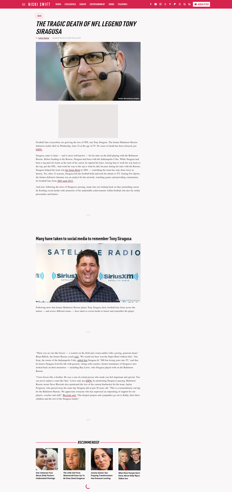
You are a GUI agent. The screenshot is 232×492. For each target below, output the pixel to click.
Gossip (82, 4)
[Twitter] (165, 5)
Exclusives (70, 4)
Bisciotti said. (69, 395)
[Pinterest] (170, 5)
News (58, 4)
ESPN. (39, 149)
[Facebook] (150, 5)
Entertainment (97, 4)
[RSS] (189, 5)
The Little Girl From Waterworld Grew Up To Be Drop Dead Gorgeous (74, 475)
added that (82, 360)
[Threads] (179, 5)
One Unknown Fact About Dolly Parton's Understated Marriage (45, 475)
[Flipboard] (175, 5)
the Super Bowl (72, 169)
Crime (111, 4)
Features (122, 4)
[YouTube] (155, 5)
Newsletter (203, 4)
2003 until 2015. (65, 180)
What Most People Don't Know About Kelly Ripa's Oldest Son (129, 476)
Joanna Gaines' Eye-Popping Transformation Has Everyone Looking (102, 475)
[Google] (184, 5)
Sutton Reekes (43, 38)
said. (76, 356)
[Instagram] (160, 5)
